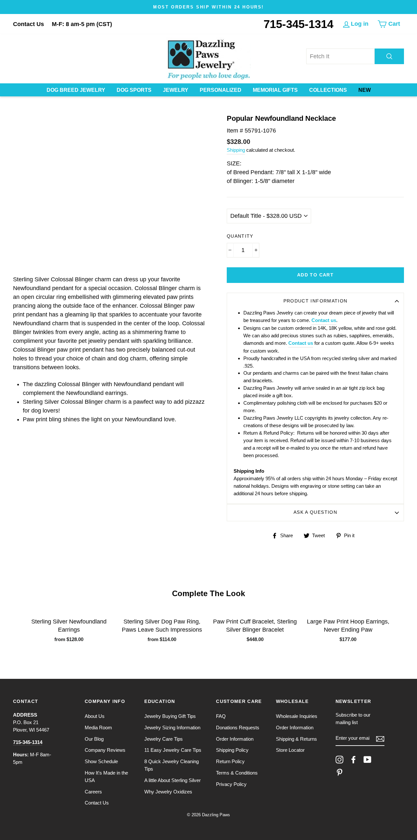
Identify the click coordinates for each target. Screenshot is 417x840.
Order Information (234, 739)
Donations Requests (237, 727)
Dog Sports (134, 90)
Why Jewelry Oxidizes (168, 791)
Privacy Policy (231, 784)
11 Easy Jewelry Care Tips (172, 750)
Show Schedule (101, 761)
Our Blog (94, 739)
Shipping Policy (232, 750)
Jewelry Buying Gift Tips (170, 716)
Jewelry (175, 90)
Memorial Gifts (275, 90)
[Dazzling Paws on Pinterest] (339, 772)
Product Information (315, 301)
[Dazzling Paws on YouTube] (367, 759)
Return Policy (230, 761)
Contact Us (28, 24)
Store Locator (290, 750)
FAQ (221, 716)
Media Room (98, 727)
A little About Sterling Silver (172, 780)
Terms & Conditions (237, 773)
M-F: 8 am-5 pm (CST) (82, 24)
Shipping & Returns (296, 739)
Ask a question (315, 512)
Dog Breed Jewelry (76, 90)
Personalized (220, 90)
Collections (328, 90)
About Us (95, 716)
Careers (93, 791)
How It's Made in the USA (106, 776)
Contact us (323, 320)
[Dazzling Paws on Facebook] (353, 759)
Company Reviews (105, 750)
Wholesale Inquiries (296, 716)
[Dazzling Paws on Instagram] (339, 759)
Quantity (240, 236)
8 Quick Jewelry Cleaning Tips (171, 765)
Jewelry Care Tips (163, 739)
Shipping (236, 150)
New (364, 90)
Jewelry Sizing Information (172, 727)
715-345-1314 (298, 24)
